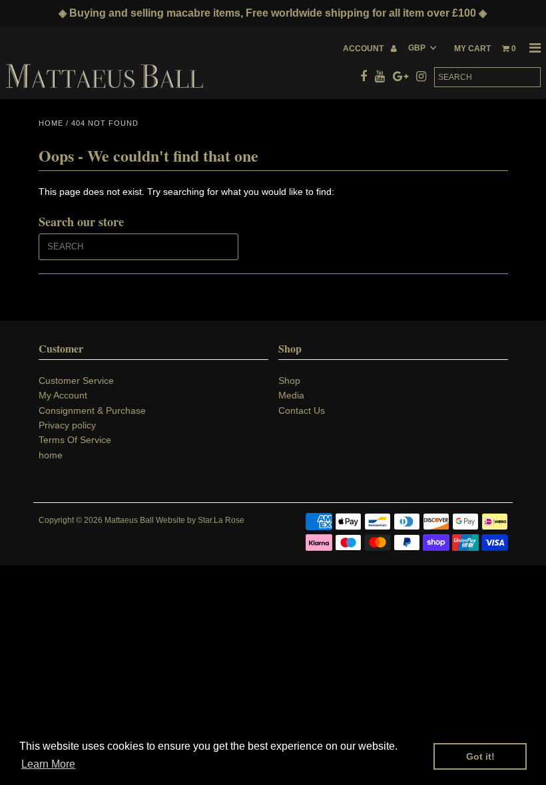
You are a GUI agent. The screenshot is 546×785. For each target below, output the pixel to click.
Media (291, 395)
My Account (63, 395)
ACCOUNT (364, 48)
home (51, 455)
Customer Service (76, 380)
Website (170, 520)
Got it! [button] (480, 756)
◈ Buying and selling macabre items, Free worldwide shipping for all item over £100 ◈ (273, 13)
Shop (289, 380)
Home (51, 123)
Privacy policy (67, 425)
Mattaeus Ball (129, 520)
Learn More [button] (48, 764)
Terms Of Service (75, 439)
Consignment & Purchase (92, 410)
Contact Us (301, 410)
